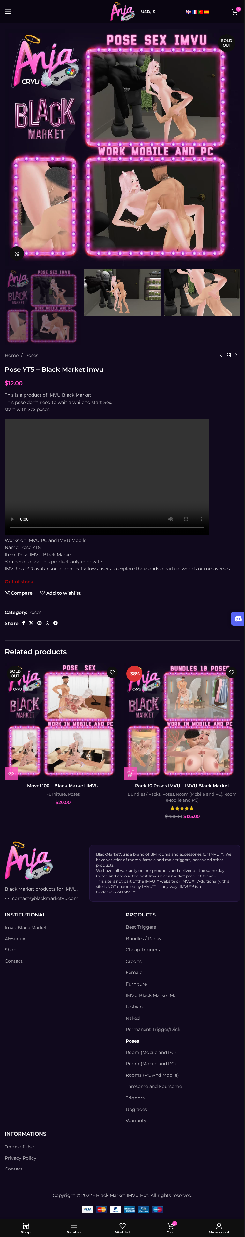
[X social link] (31, 623)
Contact (14, 961)
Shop (10, 950)
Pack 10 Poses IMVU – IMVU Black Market (182, 786)
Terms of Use (19, 1147)
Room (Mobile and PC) (199, 794)
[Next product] (236, 355)
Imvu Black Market (26, 928)
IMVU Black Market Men (152, 995)
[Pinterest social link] (39, 623)
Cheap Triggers (143, 950)
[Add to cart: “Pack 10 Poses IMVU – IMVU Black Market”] (130, 773)
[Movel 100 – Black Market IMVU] (63, 721)
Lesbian (134, 1007)
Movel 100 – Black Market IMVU (63, 786)
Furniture (56, 794)
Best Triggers (141, 927)
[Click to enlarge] (17, 253)
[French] (195, 11)
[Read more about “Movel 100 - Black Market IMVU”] (11, 773)
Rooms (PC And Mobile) (152, 1075)
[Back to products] (229, 355)
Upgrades (136, 1109)
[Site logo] (122, 11)
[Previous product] (221, 355)
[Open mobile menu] (8, 11)
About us (15, 939)
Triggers (135, 1098)
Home (12, 355)
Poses (31, 355)
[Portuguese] (201, 11)
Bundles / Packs (144, 794)
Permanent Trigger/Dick (153, 1029)
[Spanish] (206, 11)
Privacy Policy (20, 1158)
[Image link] (29, 860)
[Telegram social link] (55, 623)
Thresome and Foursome (154, 1086)
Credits (134, 961)
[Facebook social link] (23, 623)
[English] (189, 11)
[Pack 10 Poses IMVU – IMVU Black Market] (182, 721)
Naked (133, 1018)
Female (134, 972)
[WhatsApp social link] (47, 623)
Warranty (136, 1120)
